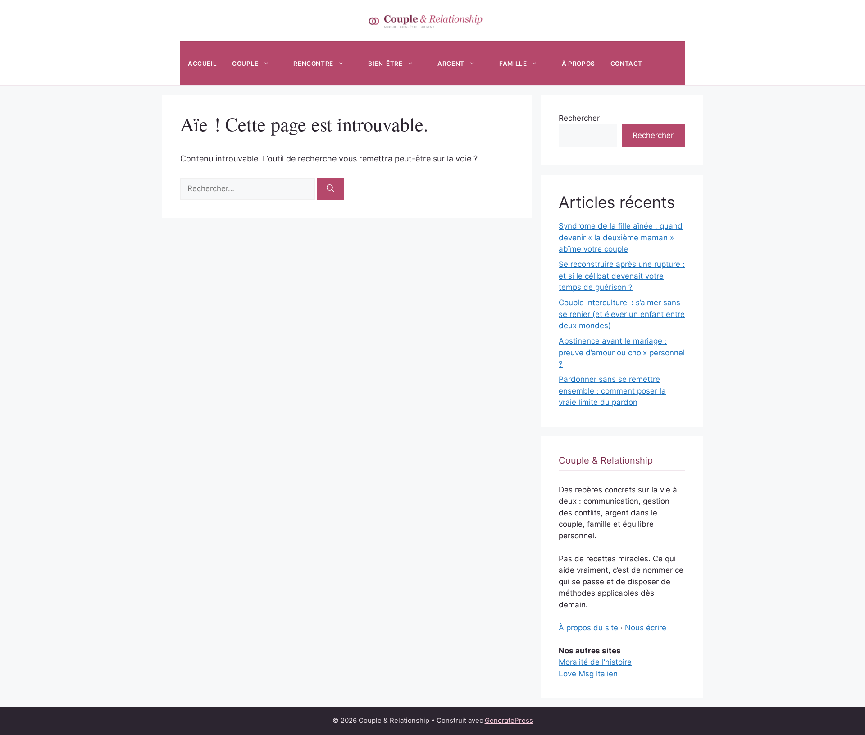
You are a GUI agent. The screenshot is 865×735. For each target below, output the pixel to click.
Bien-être (385, 63)
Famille (513, 63)
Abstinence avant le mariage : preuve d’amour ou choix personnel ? (622, 352)
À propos (578, 63)
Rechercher (579, 118)
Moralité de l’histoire (595, 661)
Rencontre (313, 63)
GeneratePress (509, 720)
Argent (450, 63)
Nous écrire (645, 627)
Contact (626, 63)
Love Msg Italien (588, 673)
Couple (245, 63)
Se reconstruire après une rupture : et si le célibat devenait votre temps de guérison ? (622, 276)
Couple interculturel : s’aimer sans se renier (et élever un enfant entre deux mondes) (622, 314)
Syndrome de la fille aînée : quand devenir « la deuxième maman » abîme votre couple (621, 237)
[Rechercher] (330, 189)
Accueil (202, 63)
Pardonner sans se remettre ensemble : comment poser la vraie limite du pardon (612, 391)
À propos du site (588, 627)
